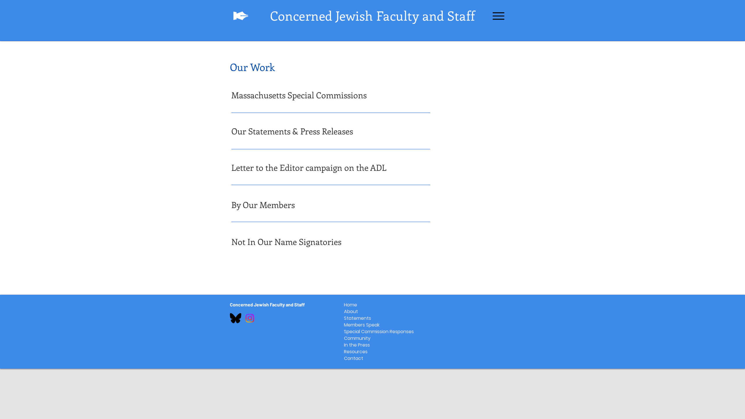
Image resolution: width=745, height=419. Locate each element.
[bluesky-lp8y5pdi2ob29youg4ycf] (235, 318)
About (351, 311)
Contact (353, 358)
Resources (356, 351)
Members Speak (358, 325)
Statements (357, 318)
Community (357, 338)
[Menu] (498, 16)
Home (350, 304)
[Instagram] (250, 318)
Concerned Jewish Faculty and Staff (267, 304)
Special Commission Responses (358, 331)
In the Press (357, 345)
